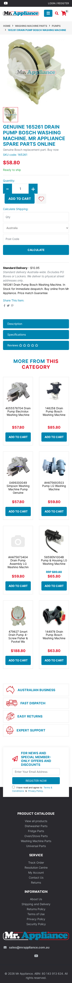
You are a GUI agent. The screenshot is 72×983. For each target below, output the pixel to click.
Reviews (13, 345)
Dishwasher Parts (36, 826)
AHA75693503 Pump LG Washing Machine (54, 486)
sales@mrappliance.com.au (29, 947)
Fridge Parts (36, 831)
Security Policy (36, 924)
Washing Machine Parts (36, 841)
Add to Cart (19, 199)
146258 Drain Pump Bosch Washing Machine (54, 411)
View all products (36, 821)
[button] (41, 199)
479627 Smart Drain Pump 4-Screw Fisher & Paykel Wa (18, 636)
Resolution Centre (36, 867)
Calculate (36, 250)
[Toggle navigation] (48, 13)
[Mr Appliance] (21, 13)
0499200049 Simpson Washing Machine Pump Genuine (18, 487)
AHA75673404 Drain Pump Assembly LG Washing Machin (18, 562)
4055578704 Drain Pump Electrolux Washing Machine (18, 411)
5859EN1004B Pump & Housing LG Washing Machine (54, 560)
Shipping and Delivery (36, 904)
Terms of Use (36, 914)
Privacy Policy (35, 791)
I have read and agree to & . (32, 789)
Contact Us (36, 877)
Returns (36, 882)
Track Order (36, 862)
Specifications (16, 334)
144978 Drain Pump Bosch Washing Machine (54, 635)
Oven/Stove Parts (36, 836)
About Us (36, 899)
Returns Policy (36, 909)
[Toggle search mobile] (55, 13)
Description (14, 323)
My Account (36, 872)
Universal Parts (36, 846)
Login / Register (58, 3)
